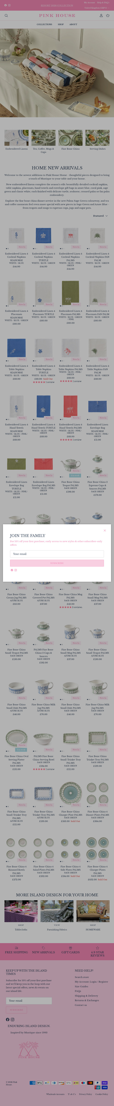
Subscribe (57, 563)
